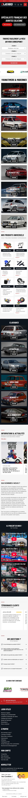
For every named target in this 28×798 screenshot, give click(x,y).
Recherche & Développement (9, 745)
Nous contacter (5, 724)
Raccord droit (19, 271)
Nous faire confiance (6, 736)
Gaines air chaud (6, 253)
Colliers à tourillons (20, 255)
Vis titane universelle (7, 309)
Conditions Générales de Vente (9, 716)
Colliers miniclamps (20, 253)
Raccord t (18, 272)
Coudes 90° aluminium (21, 291)
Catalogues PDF (5, 742)
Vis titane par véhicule (7, 308)
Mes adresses (5, 756)
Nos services (7, 24)
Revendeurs (4, 722)
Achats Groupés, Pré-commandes (10, 743)
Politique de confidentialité (8, 714)
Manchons (5, 271)
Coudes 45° (5, 272)
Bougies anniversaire (20, 311)
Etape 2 (14, 51)
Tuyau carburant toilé (7, 291)
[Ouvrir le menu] (25, 4)
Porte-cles (18, 309)
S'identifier (4, 754)
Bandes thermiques (7, 254)
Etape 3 (14, 56)
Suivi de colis (4, 759)
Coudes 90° (5, 273)
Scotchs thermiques (7, 255)
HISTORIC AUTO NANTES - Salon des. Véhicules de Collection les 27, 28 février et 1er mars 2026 (11, 470)
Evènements (4, 738)
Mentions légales (5, 712)
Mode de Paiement (6, 720)
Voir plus (3, 439)
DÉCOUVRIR (14, 95)
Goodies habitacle (20, 308)
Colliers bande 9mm (20, 254)
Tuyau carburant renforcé (6, 290)
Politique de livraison (6, 718)
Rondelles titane (6, 311)
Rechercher (14, 63)
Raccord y (18, 273)
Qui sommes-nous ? (19, 24)
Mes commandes (5, 758)
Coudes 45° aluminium (21, 290)
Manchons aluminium (20, 289)
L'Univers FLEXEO (6, 734)
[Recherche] (15, 4)
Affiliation (3, 740)
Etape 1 (14, 46)
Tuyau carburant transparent (6, 294)
